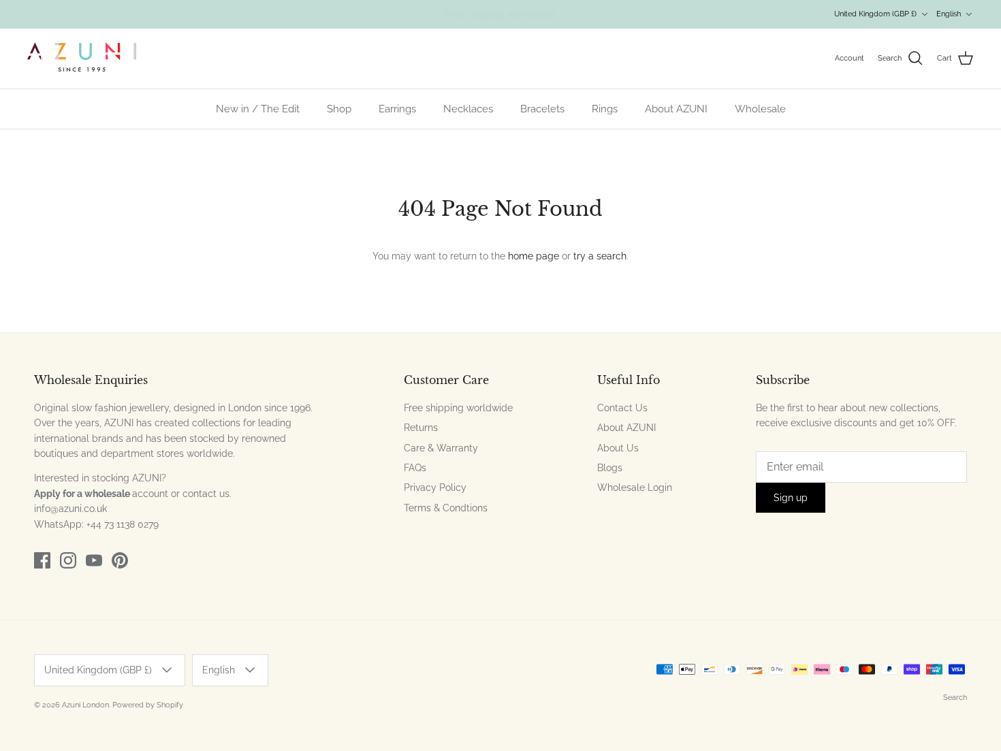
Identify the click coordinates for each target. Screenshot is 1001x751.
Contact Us (622, 407)
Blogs (609, 467)
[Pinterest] (120, 560)
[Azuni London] (81, 58)
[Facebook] (42, 560)
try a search (599, 256)
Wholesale (760, 109)
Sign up (791, 497)
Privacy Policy (435, 487)
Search (955, 697)
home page (533, 256)
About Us (618, 448)
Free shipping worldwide (458, 407)
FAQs (415, 467)
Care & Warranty (441, 448)
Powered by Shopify (147, 705)
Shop (339, 109)
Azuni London (85, 705)
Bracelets (542, 109)
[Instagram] (68, 560)
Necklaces (468, 109)
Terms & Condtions (446, 507)
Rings (605, 109)
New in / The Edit (258, 109)
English (948, 14)
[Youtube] (94, 560)
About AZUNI (676, 109)
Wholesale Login (634, 487)
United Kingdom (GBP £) (875, 14)
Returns (421, 427)
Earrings (397, 109)
